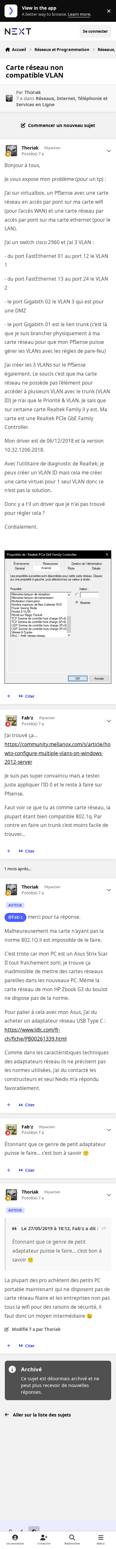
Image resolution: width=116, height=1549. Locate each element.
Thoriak (32, 92)
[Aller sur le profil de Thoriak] (9, 98)
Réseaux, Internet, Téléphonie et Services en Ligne (62, 101)
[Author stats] (109, 151)
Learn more (12, 11)
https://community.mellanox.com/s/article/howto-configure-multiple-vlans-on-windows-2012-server (58, 753)
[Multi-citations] (9, 696)
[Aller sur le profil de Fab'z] (11, 720)
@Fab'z (15, 917)
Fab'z (27, 718)
